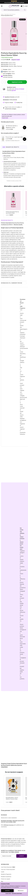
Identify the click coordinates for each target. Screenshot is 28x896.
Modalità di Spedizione (6, 876)
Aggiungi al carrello (17, 82)
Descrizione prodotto (7, 220)
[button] (2, 203)
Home (2, 14)
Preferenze (21, 890)
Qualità (2, 871)
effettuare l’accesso (9, 825)
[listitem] (13, 203)
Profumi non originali (5, 878)
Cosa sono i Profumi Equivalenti (8, 869)
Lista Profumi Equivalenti (6, 867)
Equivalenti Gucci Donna (10, 14)
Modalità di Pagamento (6, 874)
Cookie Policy (8, 893)
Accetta (7, 890)
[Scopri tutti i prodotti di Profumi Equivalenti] (1, 6)
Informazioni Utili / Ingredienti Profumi (11, 283)
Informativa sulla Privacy (17, 893)
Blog (2, 881)
